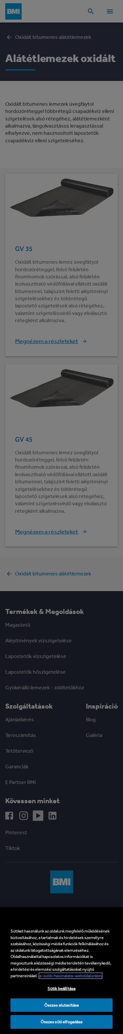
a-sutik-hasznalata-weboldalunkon (70, 975)
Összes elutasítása (61, 1005)
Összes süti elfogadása (62, 1021)
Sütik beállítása (61, 988)
